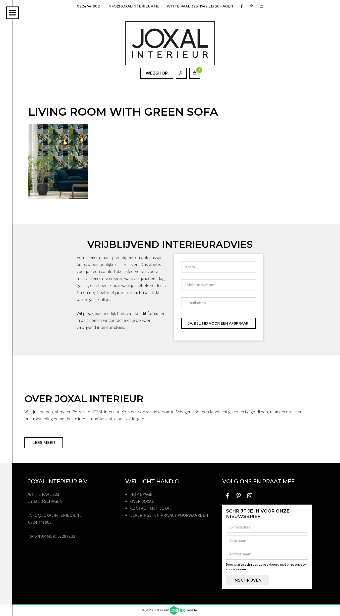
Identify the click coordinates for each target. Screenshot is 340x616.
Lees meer (43, 442)
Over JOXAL (142, 501)
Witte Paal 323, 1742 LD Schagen (200, 6)
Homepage (141, 494)
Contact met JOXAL (150, 508)
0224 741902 (88, 6)
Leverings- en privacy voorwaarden (169, 515)
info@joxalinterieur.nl (133, 6)
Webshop (157, 73)
